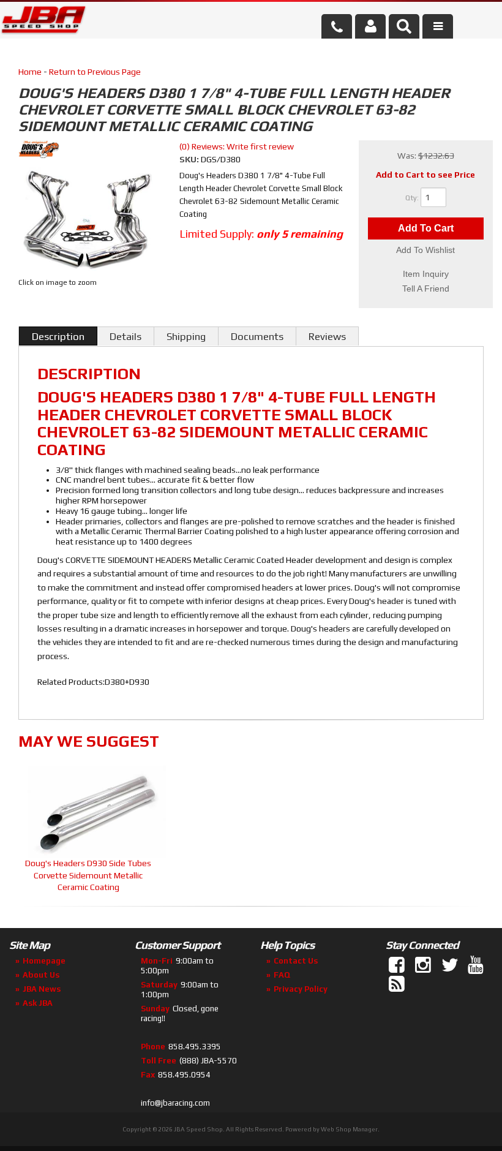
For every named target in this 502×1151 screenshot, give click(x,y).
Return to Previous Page (95, 72)
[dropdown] (437, 26)
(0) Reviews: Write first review (236, 146)
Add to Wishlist (425, 250)
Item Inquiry (426, 274)
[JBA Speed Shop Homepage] (44, 22)
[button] (404, 26)
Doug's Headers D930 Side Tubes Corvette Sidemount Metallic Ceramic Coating (88, 875)
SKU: (190, 159)
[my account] (370, 26)
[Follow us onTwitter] (450, 965)
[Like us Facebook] (398, 965)
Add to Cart (426, 228)
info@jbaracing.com (175, 1103)
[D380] (88, 219)
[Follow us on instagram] (424, 965)
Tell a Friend (425, 288)
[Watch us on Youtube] (477, 965)
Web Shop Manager (349, 1129)
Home (30, 72)
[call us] (336, 26)
